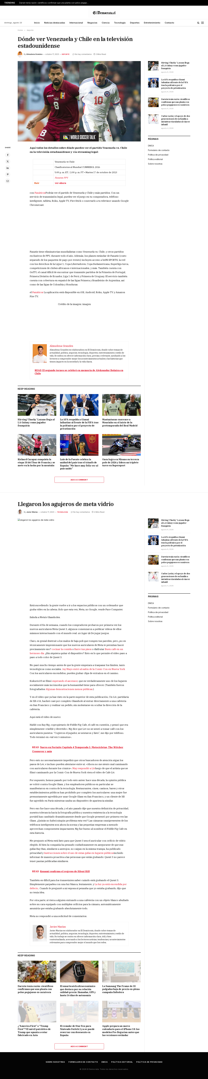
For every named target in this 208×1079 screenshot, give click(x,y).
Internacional (76, 22)
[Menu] (202, 23)
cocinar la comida (62, 649)
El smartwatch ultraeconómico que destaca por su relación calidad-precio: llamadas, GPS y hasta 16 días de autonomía (78, 991)
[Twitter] (7, 161)
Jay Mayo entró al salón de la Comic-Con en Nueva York (93, 669)
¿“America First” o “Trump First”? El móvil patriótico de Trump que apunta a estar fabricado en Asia (34, 1031)
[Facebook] (7, 155)
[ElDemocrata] (104, 12)
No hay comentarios (83, 54)
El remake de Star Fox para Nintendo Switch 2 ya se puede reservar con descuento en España (77, 1031)
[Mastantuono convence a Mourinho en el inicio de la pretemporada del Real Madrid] (121, 405)
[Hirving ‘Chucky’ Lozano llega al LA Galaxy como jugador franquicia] (37, 405)
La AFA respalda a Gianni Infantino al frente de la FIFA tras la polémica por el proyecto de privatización (79, 424)
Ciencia (106, 22)
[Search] (198, 23)
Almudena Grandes (34, 54)
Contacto (169, 22)
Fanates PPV (61, 177)
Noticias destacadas (54, 22)
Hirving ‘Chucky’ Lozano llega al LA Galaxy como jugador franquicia (36, 422)
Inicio (37, 22)
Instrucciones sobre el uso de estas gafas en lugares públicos (79, 853)
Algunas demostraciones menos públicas (69, 689)
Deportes (134, 22)
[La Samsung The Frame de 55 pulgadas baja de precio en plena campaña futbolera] (121, 971)
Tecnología (120, 22)
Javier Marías (32, 512)
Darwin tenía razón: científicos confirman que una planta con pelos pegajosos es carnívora (54, 3)
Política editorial (155, 159)
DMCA (151, 145)
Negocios (92, 22)
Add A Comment (79, 480)
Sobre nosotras (155, 164)
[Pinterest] (7, 174)
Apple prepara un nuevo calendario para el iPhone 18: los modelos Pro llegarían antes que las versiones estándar (120, 1031)
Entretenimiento (152, 22)
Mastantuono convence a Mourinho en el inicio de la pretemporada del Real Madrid (119, 422)
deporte (66, 54)
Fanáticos (40, 192)
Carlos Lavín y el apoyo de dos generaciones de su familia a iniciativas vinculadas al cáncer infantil (175, 120)
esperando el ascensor (65, 681)
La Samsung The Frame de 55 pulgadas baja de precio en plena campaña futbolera (121, 989)
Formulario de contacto (159, 150)
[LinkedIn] (7, 168)
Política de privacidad (158, 154)
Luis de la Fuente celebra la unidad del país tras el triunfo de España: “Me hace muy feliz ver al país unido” (79, 464)
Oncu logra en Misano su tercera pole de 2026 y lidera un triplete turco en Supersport (120, 462)
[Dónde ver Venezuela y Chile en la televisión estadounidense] (79, 101)
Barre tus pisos (83, 649)
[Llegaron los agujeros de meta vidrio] (79, 558)
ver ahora (60, 183)
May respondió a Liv (83, 768)
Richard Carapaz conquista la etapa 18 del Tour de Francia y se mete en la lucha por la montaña (36, 462)
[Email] (7, 181)
